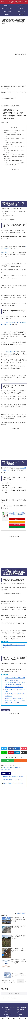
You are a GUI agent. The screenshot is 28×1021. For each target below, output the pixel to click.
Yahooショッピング (16, 524)
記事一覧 (20, 1016)
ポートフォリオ (7, 1014)
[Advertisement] (14, 40)
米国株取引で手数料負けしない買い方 (12, 780)
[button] (25, 477)
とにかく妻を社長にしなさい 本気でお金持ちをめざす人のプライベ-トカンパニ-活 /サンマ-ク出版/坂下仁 (17, 513)
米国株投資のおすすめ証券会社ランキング (13, 776)
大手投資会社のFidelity (12, 352)
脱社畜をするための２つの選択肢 (14, 698)
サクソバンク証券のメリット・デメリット (13, 783)
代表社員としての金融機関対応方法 (14, 160)
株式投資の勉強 (20, 1009)
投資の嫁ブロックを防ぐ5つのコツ (14, 687)
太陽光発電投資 (6, 710)
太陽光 (7, 1016)
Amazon (16, 521)
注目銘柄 (8, 1009)
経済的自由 (7, 1012)
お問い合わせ (20, 1012)
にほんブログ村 (5, 769)
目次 (12, 127)
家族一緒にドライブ (6, 252)
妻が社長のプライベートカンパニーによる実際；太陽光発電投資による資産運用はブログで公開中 (14, 156)
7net (17, 527)
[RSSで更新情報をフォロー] (20, 760)
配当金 (20, 1014)
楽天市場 (16, 519)
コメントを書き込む (14, 993)
